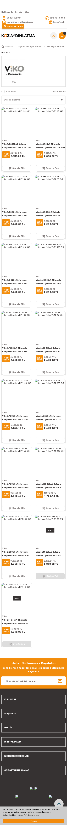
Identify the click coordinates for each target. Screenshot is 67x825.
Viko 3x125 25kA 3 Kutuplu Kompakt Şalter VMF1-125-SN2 (15, 350)
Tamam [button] (33, 821)
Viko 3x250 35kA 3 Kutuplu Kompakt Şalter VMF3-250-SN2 (15, 554)
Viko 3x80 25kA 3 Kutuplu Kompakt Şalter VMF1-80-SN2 (15, 282)
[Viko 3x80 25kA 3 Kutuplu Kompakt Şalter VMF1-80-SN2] (17, 258)
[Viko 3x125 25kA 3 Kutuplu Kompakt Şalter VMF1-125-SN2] (17, 326)
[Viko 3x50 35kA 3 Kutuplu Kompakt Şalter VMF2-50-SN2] (17, 190)
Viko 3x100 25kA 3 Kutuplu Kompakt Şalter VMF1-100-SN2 (49, 282)
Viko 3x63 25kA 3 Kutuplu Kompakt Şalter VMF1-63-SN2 (50, 146)
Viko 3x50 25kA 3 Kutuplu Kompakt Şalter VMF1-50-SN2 (16, 146)
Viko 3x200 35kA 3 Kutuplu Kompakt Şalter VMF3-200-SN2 (49, 486)
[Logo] (18, 35)
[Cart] (62, 35)
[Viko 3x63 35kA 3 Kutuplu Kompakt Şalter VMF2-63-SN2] (50, 190)
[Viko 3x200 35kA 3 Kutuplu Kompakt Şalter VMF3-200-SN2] (50, 462)
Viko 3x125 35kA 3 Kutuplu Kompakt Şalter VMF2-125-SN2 (49, 418)
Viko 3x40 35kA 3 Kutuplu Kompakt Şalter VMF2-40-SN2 (15, 622)
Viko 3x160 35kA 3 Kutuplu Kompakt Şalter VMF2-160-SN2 (15, 486)
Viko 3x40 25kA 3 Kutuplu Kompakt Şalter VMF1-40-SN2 (48, 554)
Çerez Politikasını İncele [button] (28, 815)
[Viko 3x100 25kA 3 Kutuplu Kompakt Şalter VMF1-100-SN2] (50, 258)
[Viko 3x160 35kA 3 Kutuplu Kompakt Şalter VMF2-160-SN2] (17, 462)
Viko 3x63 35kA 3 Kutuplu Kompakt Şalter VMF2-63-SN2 (48, 214)
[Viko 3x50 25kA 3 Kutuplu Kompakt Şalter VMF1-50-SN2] (17, 122)
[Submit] (60, 680)
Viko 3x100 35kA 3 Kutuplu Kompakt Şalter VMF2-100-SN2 (15, 418)
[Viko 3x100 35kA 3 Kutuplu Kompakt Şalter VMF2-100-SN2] (17, 394)
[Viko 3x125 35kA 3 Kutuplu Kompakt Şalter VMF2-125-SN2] (50, 394)
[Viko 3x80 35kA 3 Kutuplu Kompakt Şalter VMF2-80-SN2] (50, 326)
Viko (4, 140)
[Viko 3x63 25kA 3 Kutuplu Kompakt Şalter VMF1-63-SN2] (50, 122)
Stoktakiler (11, 91)
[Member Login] (53, 35)
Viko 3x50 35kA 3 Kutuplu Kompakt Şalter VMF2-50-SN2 (15, 214)
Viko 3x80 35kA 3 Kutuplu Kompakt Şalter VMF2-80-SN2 (48, 350)
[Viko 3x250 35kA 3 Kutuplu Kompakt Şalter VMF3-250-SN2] (17, 530)
